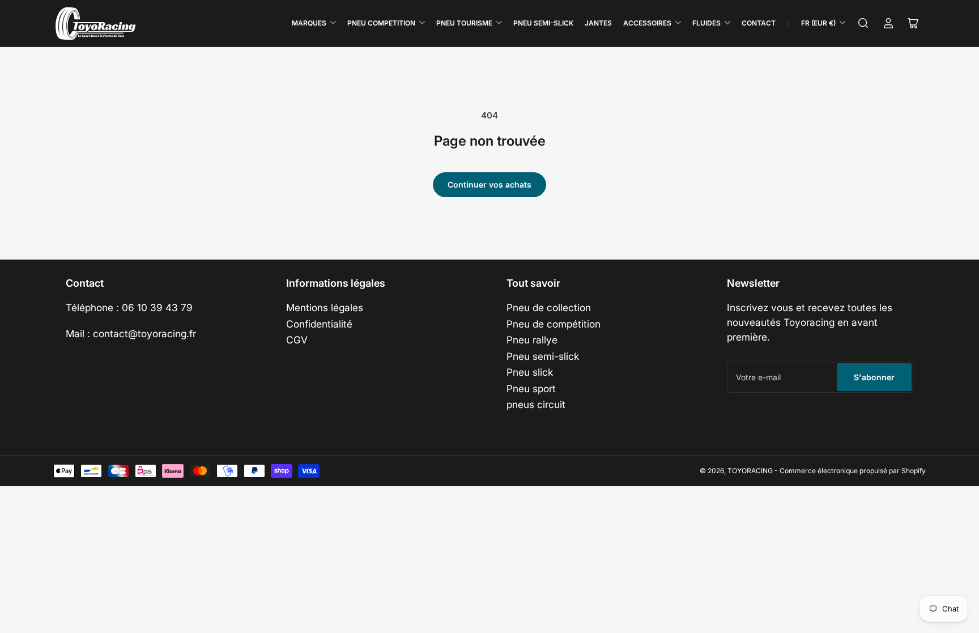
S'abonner (874, 377)
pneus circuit (535, 404)
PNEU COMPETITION (381, 23)
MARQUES (309, 23)
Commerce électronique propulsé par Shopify (853, 470)
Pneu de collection (548, 307)
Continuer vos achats (489, 184)
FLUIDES (706, 23)
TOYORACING (750, 470)
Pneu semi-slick (542, 356)
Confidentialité (319, 324)
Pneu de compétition (553, 324)
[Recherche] (863, 23)
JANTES (598, 23)
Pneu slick (529, 372)
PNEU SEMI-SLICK (543, 23)
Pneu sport (531, 388)
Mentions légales (324, 307)
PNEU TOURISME (464, 23)
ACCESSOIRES (647, 23)
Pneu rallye (531, 340)
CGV (297, 340)
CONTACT (759, 23)
